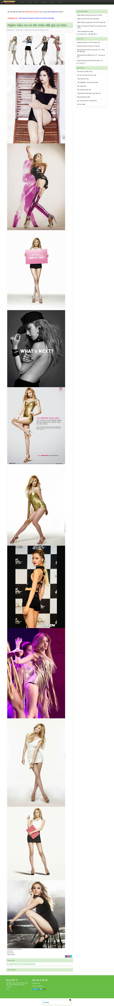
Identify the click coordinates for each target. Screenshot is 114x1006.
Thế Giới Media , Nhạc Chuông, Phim (87, 82)
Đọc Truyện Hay (81, 86)
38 (89, 34)
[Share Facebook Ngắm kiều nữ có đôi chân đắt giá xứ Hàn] (66, 956)
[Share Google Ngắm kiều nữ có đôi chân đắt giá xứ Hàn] (68, 956)
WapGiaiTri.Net (36, 983)
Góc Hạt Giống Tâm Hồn (84, 90)
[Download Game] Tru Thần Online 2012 (88, 42)
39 (92, 34)
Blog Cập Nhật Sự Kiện (83, 97)
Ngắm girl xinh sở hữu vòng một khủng (88, 19)
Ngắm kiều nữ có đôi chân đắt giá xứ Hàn (22, 964)
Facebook (8, 987)
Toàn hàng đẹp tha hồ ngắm (85, 31)
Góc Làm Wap (81, 104)
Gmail (7, 989)
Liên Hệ (30, 2)
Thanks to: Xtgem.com (38, 986)
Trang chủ (22, 2)
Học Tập (52, 2)
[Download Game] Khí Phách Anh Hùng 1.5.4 (90, 60)
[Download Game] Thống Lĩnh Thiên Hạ (88, 46)
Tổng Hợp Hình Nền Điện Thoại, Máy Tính (89, 93)
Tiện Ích (60, 2)
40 (94, 34)
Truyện (37, 2)
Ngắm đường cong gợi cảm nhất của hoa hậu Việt (91, 22)
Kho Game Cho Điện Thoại (84, 71)
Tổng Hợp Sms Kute (83, 79)
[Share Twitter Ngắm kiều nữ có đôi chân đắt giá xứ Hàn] (71, 956)
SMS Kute (44, 2)
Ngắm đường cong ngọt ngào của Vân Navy (89, 15)
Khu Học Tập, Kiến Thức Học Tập (86, 75)
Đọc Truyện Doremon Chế (84, 100)
